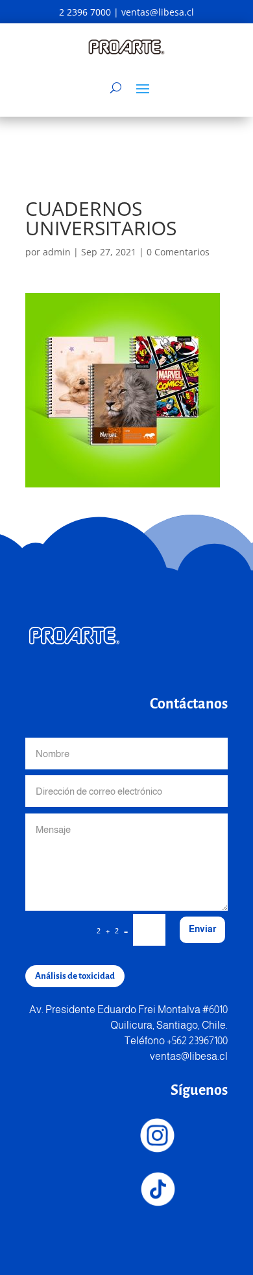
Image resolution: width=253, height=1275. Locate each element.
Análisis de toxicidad (75, 976)
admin (57, 252)
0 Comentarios (178, 252)
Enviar (202, 929)
